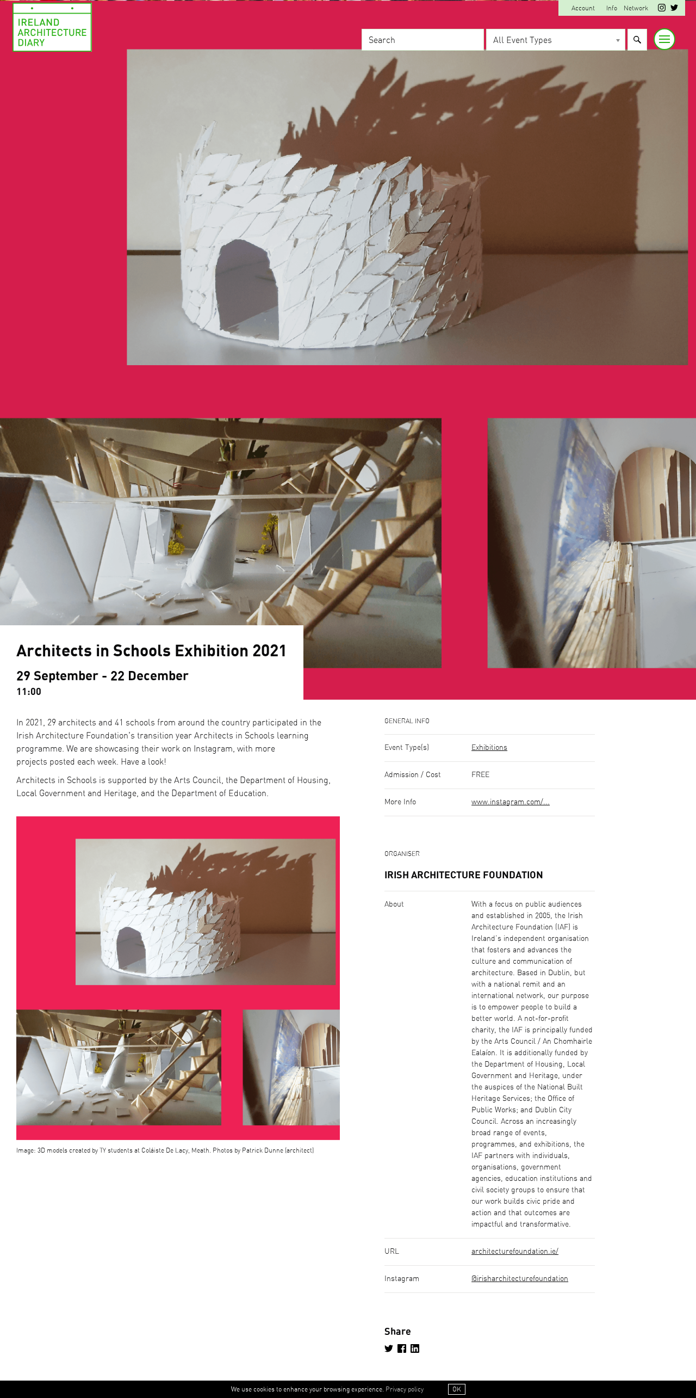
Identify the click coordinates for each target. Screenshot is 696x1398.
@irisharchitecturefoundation (519, 1279)
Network (636, 8)
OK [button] (456, 1389)
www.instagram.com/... (510, 802)
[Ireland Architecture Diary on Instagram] (661, 9)
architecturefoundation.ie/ (514, 1251)
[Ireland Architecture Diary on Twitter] (674, 9)
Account (583, 8)
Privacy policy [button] (405, 1389)
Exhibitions (489, 748)
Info (611, 8)
